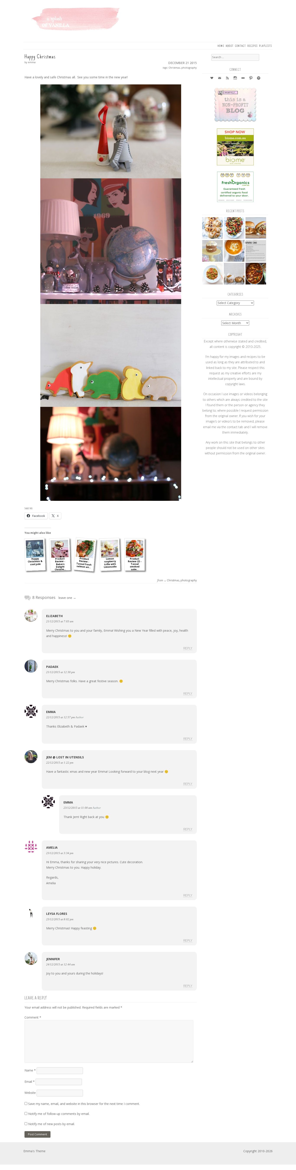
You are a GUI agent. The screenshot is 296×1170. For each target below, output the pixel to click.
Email (29, 1082)
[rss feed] (227, 78)
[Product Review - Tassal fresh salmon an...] (85, 548)
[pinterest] (250, 78)
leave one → (67, 598)
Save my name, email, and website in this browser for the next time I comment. (84, 1104)
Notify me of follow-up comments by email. (58, 1114)
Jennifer (53, 959)
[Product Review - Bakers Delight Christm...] (60, 549)
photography (189, 67)
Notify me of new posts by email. (51, 1124)
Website (30, 1093)
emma (51, 712)
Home (221, 46)
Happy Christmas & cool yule (35, 561)
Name (30, 1070)
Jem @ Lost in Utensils (65, 757)
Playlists (265, 46)
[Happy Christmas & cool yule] (35, 549)
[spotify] (258, 78)
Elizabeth (54, 616)
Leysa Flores (56, 914)
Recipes (252, 46)
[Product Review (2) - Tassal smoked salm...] (134, 548)
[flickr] (243, 78)
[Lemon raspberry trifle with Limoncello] (110, 549)
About (230, 46)
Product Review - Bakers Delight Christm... (60, 564)
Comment (32, 1017)
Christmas (174, 67)
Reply (187, 648)
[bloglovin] (211, 78)
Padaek (52, 667)
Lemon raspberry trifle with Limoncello (110, 562)
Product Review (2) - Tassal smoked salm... (134, 564)
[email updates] (219, 78)
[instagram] (235, 78)
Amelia (52, 847)
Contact (240, 46)
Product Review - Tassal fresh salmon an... (84, 563)
